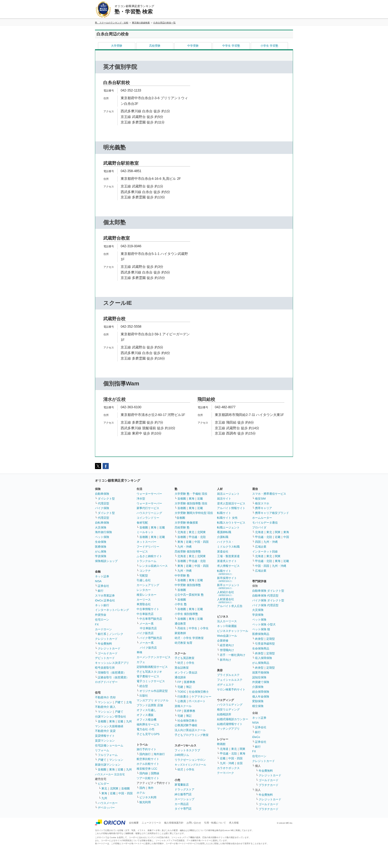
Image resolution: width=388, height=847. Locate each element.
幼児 (180, 662)
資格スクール (183, 706)
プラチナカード (268, 785)
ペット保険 (102, 537)
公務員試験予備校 (186, 725)
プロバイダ (259, 527)
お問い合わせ (194, 822)
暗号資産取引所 (105, 667)
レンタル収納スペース (153, 565)
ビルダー (103, 783)
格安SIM (260, 498)
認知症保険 (259, 677)
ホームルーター (262, 517)
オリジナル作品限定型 (153, 690)
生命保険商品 (260, 648)
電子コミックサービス (151, 681)
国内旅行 (145, 754)
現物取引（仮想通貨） (112, 672)
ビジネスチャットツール (232, 630)
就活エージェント (228, 493)
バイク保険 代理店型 (265, 605)
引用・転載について (215, 822)
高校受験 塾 (182, 527)
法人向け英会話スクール (190, 730)
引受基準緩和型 (265, 643)
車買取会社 (144, 604)
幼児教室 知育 (183, 642)
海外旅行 (159, 754)
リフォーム (102, 750)
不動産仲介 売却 (105, 697)
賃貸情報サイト (105, 735)
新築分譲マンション (107, 764)
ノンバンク (116, 634)
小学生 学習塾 (269, 45)
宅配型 (143, 575)
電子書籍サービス (148, 676)
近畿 (120, 721)
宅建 (180, 686)
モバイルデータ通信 (265, 522)
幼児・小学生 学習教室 (189, 638)
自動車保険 (102, 493)
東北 (104, 788)
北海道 (181, 532)
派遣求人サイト (227, 561)
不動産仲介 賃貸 (105, 730)
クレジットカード (106, 638)
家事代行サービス (148, 508)
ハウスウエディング (229, 704)
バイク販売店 (145, 633)
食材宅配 (142, 522)
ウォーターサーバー (149, 493)
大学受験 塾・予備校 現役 (191, 493)
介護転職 (222, 537)
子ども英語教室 (184, 658)
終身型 (259, 638)
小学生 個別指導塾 (186, 614)
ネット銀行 (102, 605)
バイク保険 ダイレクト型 (268, 600)
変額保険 (258, 701)
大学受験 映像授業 (186, 522)
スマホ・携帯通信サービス (269, 493)
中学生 (193, 628)
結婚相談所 (224, 714)
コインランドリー (148, 517)
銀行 (100, 590)
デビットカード (105, 658)
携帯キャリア (263, 508)
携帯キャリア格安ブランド (272, 513)
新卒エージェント (228, 586)
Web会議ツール (227, 635)
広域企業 (260, 546)
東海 (112, 721)
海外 (151, 787)
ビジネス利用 (147, 797)
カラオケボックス (228, 768)
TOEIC (181, 691)
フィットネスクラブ (187, 750)
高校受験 (154, 45)
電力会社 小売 (145, 729)
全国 (239, 763)
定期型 (270, 638)
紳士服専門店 (183, 794)
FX (97, 624)
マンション (105, 702)
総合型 (143, 686)
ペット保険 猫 (261, 629)
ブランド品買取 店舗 (150, 705)
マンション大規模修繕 (109, 726)
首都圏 (102, 721)
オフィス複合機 (146, 719)
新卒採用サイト (227, 579)
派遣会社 (222, 551)
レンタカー (144, 589)
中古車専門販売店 (150, 618)
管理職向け (227, 650)
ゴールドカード (108, 653)
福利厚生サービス (148, 724)
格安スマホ (262, 503)
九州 (129, 721)
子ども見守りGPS (148, 734)
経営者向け (227, 645)
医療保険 (100, 546)
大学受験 (116, 45)
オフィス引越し (146, 710)
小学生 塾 (181, 604)
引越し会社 (144, 580)
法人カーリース (227, 621)
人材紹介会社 (225, 593)
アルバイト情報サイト (231, 508)
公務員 (181, 701)
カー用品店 (182, 804)
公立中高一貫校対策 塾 (189, 594)
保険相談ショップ (106, 561)
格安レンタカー (146, 594)
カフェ (141, 662)
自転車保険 (102, 522)
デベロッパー (106, 807)
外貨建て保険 (260, 682)
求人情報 (234, 822)
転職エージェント (228, 527)
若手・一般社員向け (232, 655)
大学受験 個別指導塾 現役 (191, 503)
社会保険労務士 (199, 691)
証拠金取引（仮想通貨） (113, 677)
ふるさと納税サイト (149, 556)
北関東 (114, 788)
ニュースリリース (151, 822)
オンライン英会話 (186, 672)
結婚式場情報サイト (229, 724)
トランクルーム (146, 561)
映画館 (221, 744)
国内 (142, 787)
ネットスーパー (146, 541)
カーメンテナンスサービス (154, 657)
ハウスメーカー (108, 803)
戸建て (119, 702)
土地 (129, 702)
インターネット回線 (265, 551)
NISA (98, 581)
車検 (139, 652)
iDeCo (256, 737)
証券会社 (103, 585)
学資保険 (100, 556)
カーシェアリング (148, 585)
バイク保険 (102, 508)
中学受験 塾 (182, 575)
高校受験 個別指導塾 (188, 551)
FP (179, 682)
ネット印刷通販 (227, 626)
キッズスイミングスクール (190, 764)
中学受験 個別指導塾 (188, 585)
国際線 (155, 773)
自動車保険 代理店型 (265, 595)
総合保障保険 (260, 691)
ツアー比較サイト (148, 778)
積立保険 (258, 706)
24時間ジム (182, 755)
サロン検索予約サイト (231, 689)
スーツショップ (184, 799)
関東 (242, 748)
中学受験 (193, 45)
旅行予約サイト (146, 749)
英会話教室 (182, 667)
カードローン (103, 629)
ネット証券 (102, 576)
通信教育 (180, 623)
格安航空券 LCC (147, 768)
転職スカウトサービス (231, 522)
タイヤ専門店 (183, 808)
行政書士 (183, 696)
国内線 (143, 773)
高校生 (181, 628)
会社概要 (134, 822)
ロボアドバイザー (106, 682)
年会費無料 (105, 643)
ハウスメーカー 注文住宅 (110, 774)
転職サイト (224, 513)
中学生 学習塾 (231, 45)
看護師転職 (224, 532)
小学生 (204, 628)
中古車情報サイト (148, 609)
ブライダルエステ (228, 675)
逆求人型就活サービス (231, 503)
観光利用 (145, 802)
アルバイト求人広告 (229, 606)
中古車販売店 (145, 614)
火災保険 (100, 527)
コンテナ (145, 570)
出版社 (143, 695)
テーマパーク (225, 772)
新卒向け (225, 659)
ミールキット (145, 532)
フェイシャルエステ (229, 679)
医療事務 (189, 682)
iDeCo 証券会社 (105, 600)
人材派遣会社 (225, 600)
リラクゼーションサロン (190, 759)
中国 (286, 537)
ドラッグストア (184, 789)
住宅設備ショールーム (109, 745)
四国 (258, 541)
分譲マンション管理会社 (110, 716)
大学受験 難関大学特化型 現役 (194, 513)
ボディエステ (225, 684)
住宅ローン (102, 619)
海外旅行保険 (103, 532)
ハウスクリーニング (149, 513)
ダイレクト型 (106, 498)
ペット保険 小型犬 (264, 624)
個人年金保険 (260, 696)
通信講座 (180, 677)
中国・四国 (125, 793)
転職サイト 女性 (227, 517)
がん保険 (100, 551)
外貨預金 (100, 614)
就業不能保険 (260, 672)
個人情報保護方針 (173, 822)
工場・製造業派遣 (228, 556)
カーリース (144, 599)
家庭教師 (180, 633)
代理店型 (103, 503)
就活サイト (224, 498)
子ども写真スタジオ (149, 671)
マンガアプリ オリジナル (153, 700)
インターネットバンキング (112, 609)
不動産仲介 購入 (105, 706)
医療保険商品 (260, 634)
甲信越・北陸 (197, 537)
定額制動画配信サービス (152, 666)
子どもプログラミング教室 (192, 735)
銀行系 (102, 634)
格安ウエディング (228, 709)
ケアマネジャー (201, 696)
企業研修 (222, 640)
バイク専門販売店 (150, 638)
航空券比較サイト (148, 759)
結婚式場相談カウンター (232, 719)
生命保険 (100, 541)
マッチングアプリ (228, 728)
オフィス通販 (145, 715)
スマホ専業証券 (105, 595)
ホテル (141, 792)
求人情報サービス (228, 565)
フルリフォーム (108, 755)
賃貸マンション (105, 740)
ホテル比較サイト (148, 763)
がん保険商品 (260, 662)
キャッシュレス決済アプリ (112, 662)
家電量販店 (182, 784)
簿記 (189, 686)
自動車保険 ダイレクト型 (268, 590)
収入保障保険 (263, 658)
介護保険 (258, 686)
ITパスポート (197, 701)
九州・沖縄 (184, 546)
